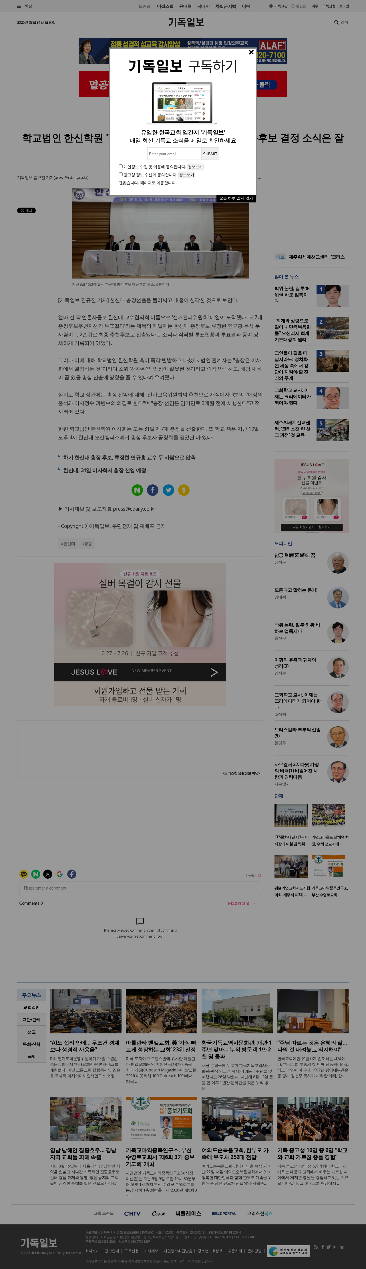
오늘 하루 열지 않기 (236, 198)
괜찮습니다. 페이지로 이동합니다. (148, 182)
